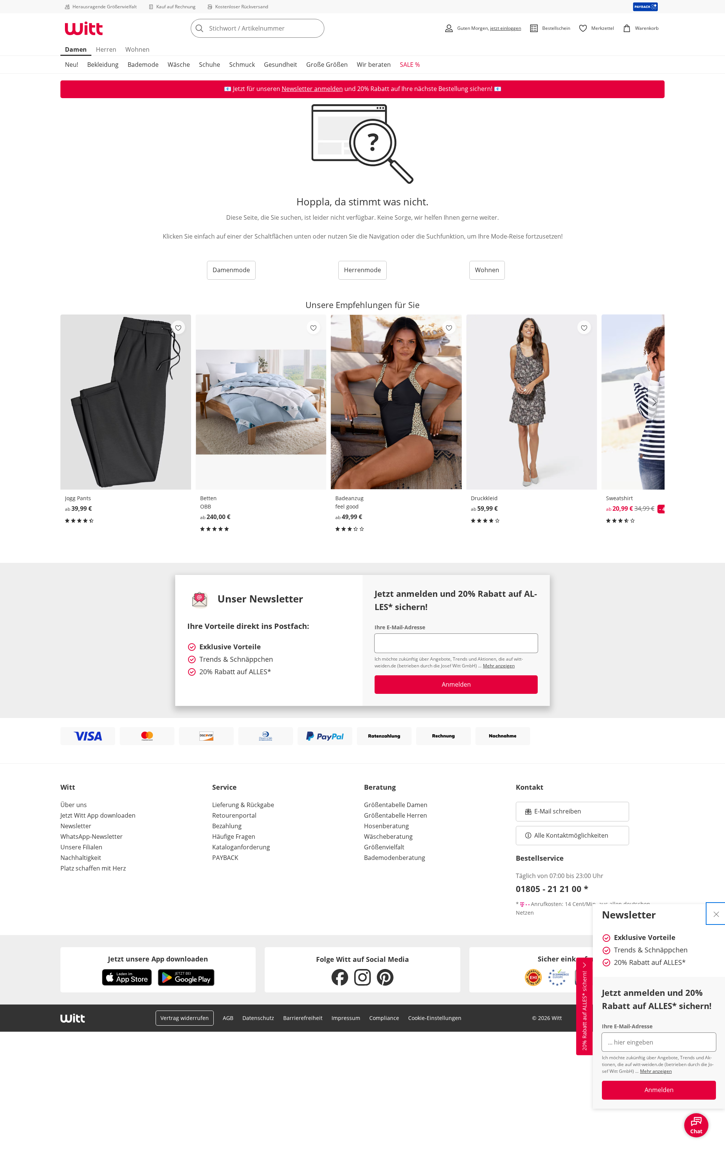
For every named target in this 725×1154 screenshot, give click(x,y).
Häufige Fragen (233, 836)
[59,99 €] (531, 401)
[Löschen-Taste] (316, 28)
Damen (76, 49)
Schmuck (242, 64)
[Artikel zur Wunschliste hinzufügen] (178, 327)
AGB (228, 1017)
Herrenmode (362, 270)
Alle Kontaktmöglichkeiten (571, 835)
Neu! (71, 64)
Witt (67, 787)
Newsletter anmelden (312, 89)
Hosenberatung (386, 826)
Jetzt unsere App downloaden (158, 958)
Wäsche (179, 64)
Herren (106, 49)
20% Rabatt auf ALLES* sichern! (584, 1011)
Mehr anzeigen (656, 1071)
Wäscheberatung (388, 836)
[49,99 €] (396, 401)
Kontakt (529, 787)
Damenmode (231, 270)
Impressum (346, 1017)
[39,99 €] (125, 401)
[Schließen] (716, 913)
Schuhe (209, 64)
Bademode (143, 64)
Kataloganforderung (241, 847)
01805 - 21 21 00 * (552, 888)
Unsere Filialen (81, 847)
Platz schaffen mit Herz (93, 868)
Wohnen (137, 49)
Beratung (380, 787)
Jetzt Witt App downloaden (98, 815)
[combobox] (274, 28)
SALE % (410, 64)
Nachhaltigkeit (80, 858)
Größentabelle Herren (395, 815)
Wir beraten (374, 64)
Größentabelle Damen (395, 805)
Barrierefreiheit (302, 1017)
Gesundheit (280, 64)
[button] (656, 402)
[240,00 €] (261, 401)
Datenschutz (258, 1017)
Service (224, 787)
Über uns (73, 805)
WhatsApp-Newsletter (91, 836)
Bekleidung (103, 64)
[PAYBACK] (645, 6)
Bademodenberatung (394, 858)
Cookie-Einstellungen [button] (434, 1017)
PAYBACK (225, 858)
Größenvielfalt (384, 847)
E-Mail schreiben (553, 813)
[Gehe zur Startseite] (84, 28)
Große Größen (327, 64)
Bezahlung (227, 826)
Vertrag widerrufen (184, 1017)
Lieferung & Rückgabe (243, 805)
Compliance (384, 1017)
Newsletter (75, 826)
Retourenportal (234, 815)
